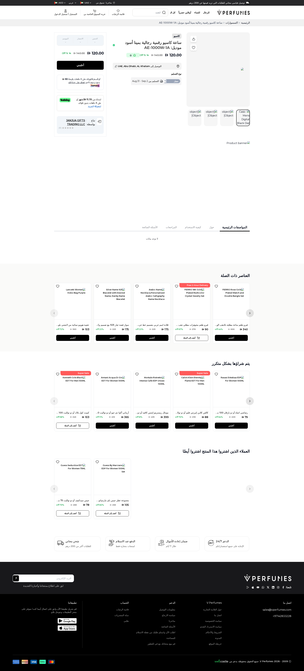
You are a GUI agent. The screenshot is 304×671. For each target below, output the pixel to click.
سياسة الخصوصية (213, 621)
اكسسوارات (231, 22)
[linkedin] (273, 587)
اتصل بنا (218, 615)
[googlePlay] (248, 587)
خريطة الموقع (215, 643)
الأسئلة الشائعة (168, 626)
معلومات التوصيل (167, 609)
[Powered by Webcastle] (221, 661)
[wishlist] (57, 285)
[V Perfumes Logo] (233, 12)
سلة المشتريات (121, 615)
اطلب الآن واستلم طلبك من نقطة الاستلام (155, 632)
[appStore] (253, 587)
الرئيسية (245, 22)
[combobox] (85, 2)
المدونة (218, 638)
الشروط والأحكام (214, 632)
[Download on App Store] (48, 628)
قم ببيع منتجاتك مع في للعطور (161, 643)
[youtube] (258, 587)
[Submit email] (16, 578)
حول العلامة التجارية (212, 609)
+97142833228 (282, 616)
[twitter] (268, 587)
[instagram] (278, 587)
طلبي (126, 621)
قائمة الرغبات (122, 609)
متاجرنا (172, 621)
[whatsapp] (263, 587)
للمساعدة (171, 638)
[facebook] (283, 587)
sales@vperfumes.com (277, 609)
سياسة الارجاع (168, 615)
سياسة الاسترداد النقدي (211, 626)
